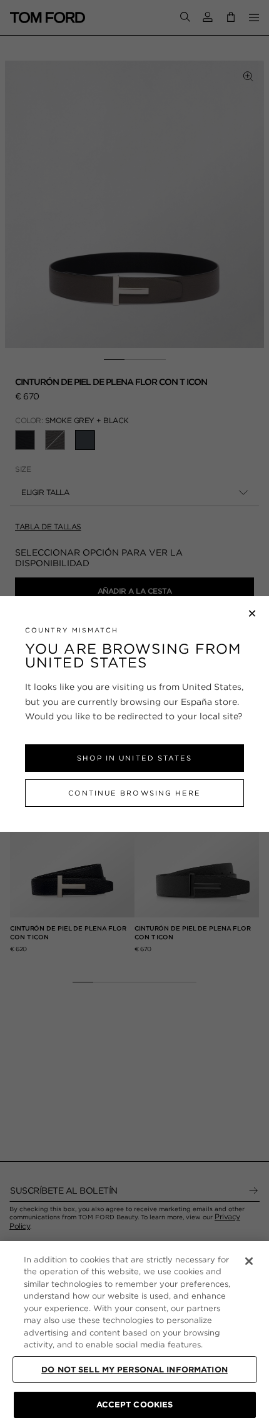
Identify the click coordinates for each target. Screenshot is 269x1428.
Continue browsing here (134, 793)
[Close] (249, 1261)
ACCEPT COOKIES (134, 1404)
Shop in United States (134, 758)
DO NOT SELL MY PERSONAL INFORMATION (134, 1369)
